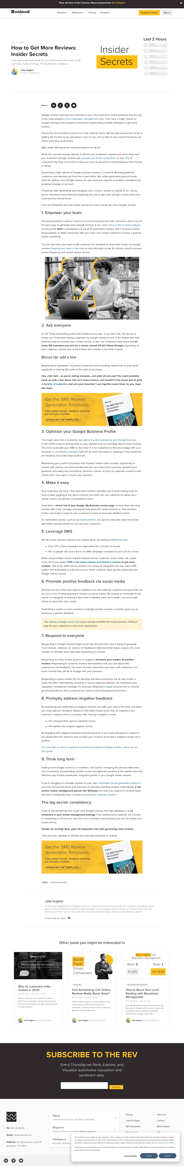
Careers (160, 1120)
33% (50, 721)
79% (127, 158)
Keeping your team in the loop (67, 248)
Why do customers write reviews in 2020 (34, 988)
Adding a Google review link (64, 621)
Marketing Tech (119, 539)
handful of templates (56, 384)
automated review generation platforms (119, 783)
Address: (24, 1143)
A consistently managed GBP (68, 451)
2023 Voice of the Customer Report (121, 225)
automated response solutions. (100, 794)
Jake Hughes (27, 70)
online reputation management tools (84, 118)
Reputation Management (137, 985)
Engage (109, 686)
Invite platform (88, 519)
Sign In (167, 12)
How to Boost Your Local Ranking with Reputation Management (142, 993)
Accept (149, 1156)
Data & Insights (133, 1120)
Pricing (92, 12)
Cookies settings (130, 1156)
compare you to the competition (98, 158)
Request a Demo (149, 12)
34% (50, 726)
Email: (19, 1135)
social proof (51, 593)
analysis (76, 647)
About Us (161, 1114)
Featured (77, 985)
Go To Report (118, 2)
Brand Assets (163, 1126)
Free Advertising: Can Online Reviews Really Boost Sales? (91, 991)
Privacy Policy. (169, 1143)
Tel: (15, 1128)
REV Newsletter (133, 1126)
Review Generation (59, 882)
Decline (167, 1156)
